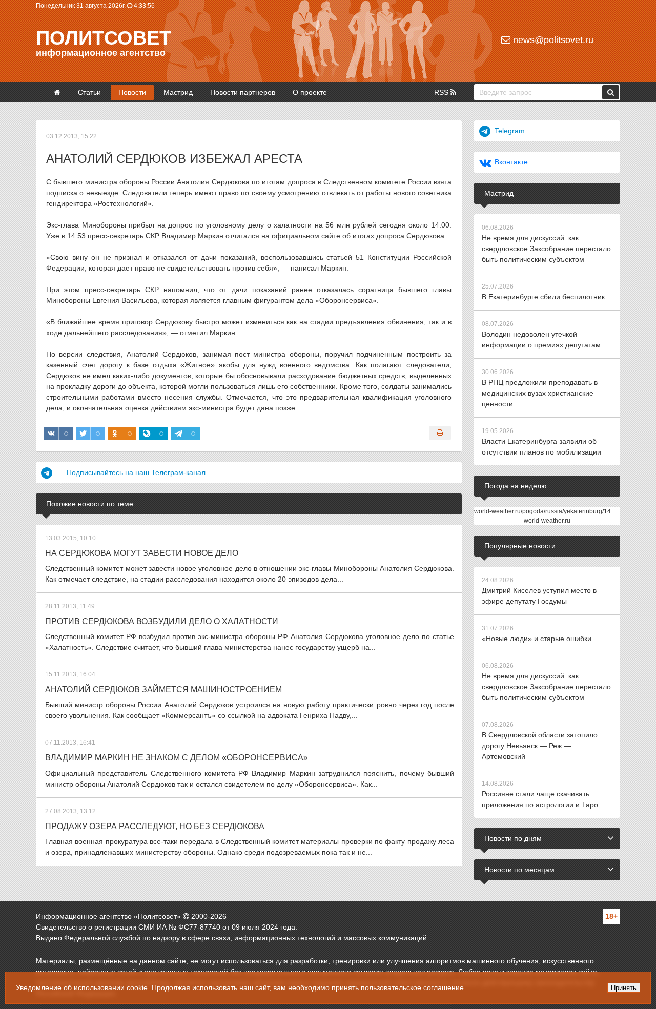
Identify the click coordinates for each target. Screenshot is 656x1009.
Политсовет (103, 38)
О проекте (310, 92)
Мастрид (178, 92)
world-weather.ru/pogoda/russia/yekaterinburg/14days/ (550, 511)
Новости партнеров (242, 92)
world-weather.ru (547, 520)
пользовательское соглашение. (413, 987)
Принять (624, 988)
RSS (442, 92)
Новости (132, 92)
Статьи (89, 92)
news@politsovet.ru (551, 40)
